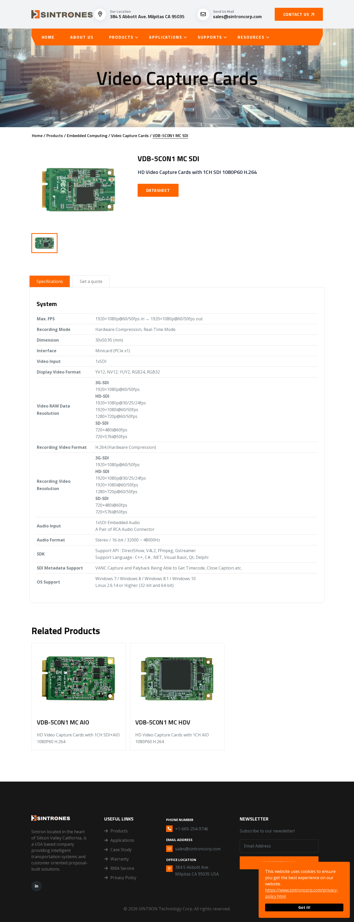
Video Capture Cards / (131, 135)
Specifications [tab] (50, 281)
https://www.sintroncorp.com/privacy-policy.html (301, 893)
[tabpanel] (177, 444)
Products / (56, 135)
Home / (38, 135)
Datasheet (158, 190)
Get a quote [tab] (91, 281)
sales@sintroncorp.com (237, 16)
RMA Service (122, 868)
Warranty (119, 859)
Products (121, 37)
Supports (210, 37)
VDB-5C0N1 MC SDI (170, 135)
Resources (251, 37)
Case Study (121, 849)
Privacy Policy (123, 877)
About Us (81, 37)
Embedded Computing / (88, 135)
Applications (165, 37)
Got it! (304, 907)
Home (48, 37)
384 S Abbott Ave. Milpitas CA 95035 (147, 16)
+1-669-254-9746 (191, 829)
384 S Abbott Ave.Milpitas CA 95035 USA (197, 870)
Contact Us (296, 14)
